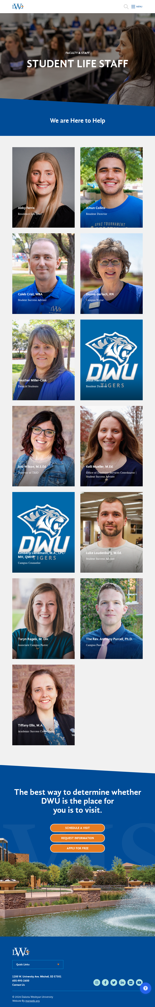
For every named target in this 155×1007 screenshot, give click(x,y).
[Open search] (126, 6)
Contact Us (18, 984)
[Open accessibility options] (145, 988)
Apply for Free (77, 848)
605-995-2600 (20, 980)
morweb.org (32, 1000)
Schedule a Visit (77, 828)
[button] (43, 187)
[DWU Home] (21, 951)
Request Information (77, 838)
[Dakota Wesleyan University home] (18, 6)
